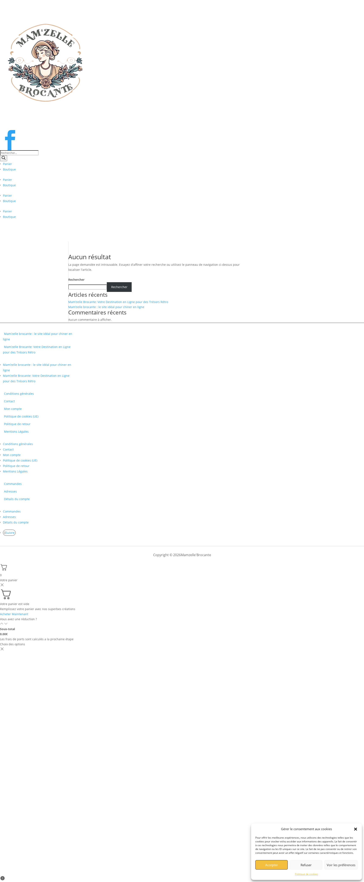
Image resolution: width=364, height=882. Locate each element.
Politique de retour (17, 424)
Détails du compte (17, 499)
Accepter (271, 865)
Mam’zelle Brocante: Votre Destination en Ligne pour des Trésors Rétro (118, 302)
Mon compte (13, 409)
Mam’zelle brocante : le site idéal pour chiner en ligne (106, 307)
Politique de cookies (306, 874)
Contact (9, 401)
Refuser (306, 865)
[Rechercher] (3, 158)
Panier (7, 164)
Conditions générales (19, 394)
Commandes (13, 484)
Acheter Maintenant (14, 614)
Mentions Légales (16, 432)
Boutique (9, 169)
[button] (355, 829)
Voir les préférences (341, 865)
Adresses (10, 491)
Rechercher (76, 280)
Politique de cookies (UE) (21, 416)
